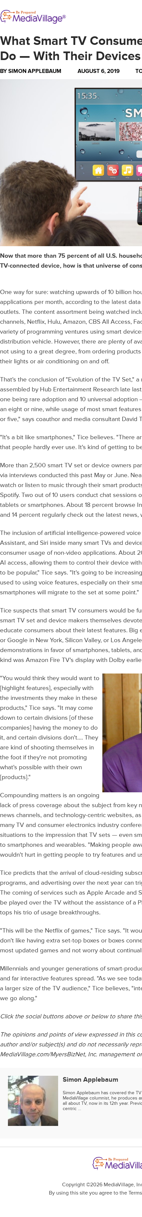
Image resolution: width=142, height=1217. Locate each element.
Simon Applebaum (34, 71)
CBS (94, 322)
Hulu (54, 322)
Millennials (14, 968)
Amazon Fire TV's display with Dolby (75, 660)
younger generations (70, 968)
